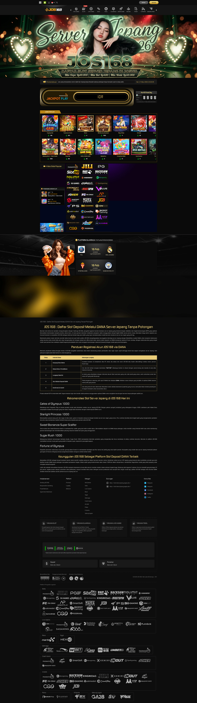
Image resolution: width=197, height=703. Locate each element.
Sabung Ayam (150, 11)
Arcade (128, 11)
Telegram (149, 483)
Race (98, 11)
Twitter (149, 497)
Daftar (154, 2)
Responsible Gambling (46, 486)
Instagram (150, 494)
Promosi (68, 482)
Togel (106, 11)
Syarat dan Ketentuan (46, 492)
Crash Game (121, 11)
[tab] (73, 166)
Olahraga (113, 11)
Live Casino (91, 11)
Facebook (150, 490)
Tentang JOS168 (44, 482)
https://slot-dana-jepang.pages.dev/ (120, 483)
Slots (83, 11)
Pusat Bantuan (44, 489)
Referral (68, 489)
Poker (136, 11)
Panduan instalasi (179, 300)
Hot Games (76, 11)
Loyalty (68, 486)
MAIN (51, 123)
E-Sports (143, 11)
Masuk (143, 2)
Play (64, 98)
